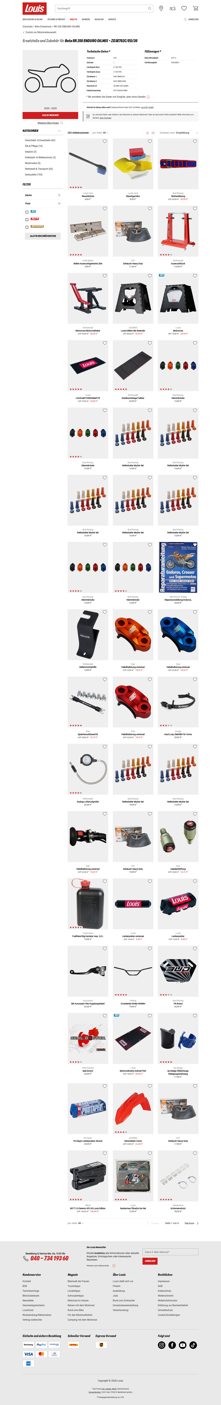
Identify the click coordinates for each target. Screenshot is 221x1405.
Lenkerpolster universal (133, 936)
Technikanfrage (31, 1290)
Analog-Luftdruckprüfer (88, 802)
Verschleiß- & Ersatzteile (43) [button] (40, 140)
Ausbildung (119, 1290)
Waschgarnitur (133, 196)
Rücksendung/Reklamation (37, 1315)
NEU (33, 211)
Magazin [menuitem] (99, 19)
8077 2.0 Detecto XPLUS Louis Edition (88, 1208)
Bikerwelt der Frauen (78, 1281)
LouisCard (28, 1310)
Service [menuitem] (112, 19)
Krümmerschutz (178, 1208)
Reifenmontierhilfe (87, 667)
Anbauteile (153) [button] (34, 174)
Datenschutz (164, 1290)
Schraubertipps (76, 1295)
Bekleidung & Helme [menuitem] (32, 19)
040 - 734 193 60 (49, 1258)
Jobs (115, 1295)
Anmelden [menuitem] (193, 19)
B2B (25, 1286)
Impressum (164, 1281)
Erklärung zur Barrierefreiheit (173, 1305)
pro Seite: (97, 132)
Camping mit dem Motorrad (82, 1319)
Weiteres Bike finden (48, 123)
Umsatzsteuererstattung (125, 1305)
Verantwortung (120, 1310)
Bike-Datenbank (31, 1295)
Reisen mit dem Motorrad (81, 1305)
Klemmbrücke (178, 398)
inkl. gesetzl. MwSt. (109, 1389)
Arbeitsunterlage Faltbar (133, 398)
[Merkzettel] (184, 8)
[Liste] (153, 133)
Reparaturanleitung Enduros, (178, 600)
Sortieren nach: (168, 132)
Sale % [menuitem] (73, 19)
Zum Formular (105, 118)
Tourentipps (74, 1286)
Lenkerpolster (178, 936)
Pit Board (178, 1003)
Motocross (178, 330)
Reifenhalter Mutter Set (133, 465)
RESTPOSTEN (37, 226)
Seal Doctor (88, 1071)
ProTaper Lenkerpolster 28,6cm (88, 1141)
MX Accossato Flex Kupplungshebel (87, 1003)
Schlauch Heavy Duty (133, 263)
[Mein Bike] (173, 8)
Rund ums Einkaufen (124, 1300)
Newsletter (28, 1300)
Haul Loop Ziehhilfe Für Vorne (178, 734)
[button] (150, 8)
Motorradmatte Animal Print (133, 1071)
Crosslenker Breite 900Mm (133, 1003)
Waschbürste (88, 196)
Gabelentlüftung (178, 869)
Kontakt (27, 1281)
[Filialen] (161, 8)
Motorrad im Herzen (78, 1300)
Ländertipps (74, 1290)
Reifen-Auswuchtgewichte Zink (88, 263)
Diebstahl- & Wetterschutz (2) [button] (40, 157)
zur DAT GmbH (147, 107)
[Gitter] (147, 132)
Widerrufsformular (167, 1300)
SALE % (34, 219)
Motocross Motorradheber (88, 330)
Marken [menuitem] (86, 19)
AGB (160, 1286)
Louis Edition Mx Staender (133, 330)
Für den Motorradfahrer (80, 1315)
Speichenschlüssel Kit (88, 734)
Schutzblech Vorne (133, 1141)
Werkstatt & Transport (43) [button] (39, 168)
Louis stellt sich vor (123, 1281)
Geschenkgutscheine (34, 1305)
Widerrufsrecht (165, 1295)
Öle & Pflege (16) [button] (34, 146)
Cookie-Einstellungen (169, 1315)
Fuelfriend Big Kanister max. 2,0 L (87, 936)
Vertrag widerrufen (32, 1319)
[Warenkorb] (195, 8)
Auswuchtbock (178, 263)
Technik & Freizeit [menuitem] (56, 19)
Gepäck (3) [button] (31, 151)
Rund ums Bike (76, 1310)
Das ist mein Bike (50, 115)
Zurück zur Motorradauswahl (40, 32)
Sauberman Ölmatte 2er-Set (133, 1208)
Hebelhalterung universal (133, 667)
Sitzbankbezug (178, 196)
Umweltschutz (165, 1310)
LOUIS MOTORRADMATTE (88, 398)
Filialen (116, 1286)
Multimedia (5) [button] (33, 163)
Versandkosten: (95, 1392)
